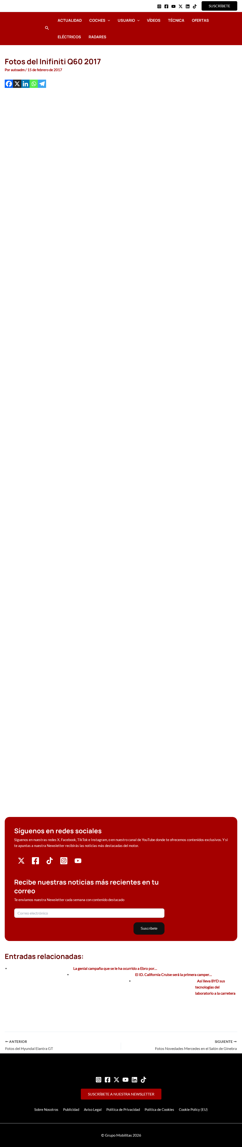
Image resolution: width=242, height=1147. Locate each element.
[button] (219, 6)
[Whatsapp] (34, 84)
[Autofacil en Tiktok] (49, 863)
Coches (97, 20)
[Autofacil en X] (21, 863)
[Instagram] (159, 6)
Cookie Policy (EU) (193, 1109)
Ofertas (200, 20)
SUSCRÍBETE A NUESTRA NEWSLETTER (121, 1094)
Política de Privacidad (123, 1109)
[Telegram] (42, 84)
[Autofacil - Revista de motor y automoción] (22, 28)
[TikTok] (195, 6)
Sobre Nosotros (46, 1109)
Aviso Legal (93, 1109)
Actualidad (70, 20)
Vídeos (153, 20)
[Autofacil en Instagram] (63, 863)
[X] (17, 84)
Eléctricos (69, 36)
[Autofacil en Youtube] (78, 862)
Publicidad (71, 1109)
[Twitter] (116, 1080)
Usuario (126, 20)
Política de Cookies (159, 1109)
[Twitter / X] (180, 6)
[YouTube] (173, 6)
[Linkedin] (188, 6)
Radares (97, 36)
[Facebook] (166, 6)
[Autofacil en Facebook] (35, 863)
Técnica (176, 20)
